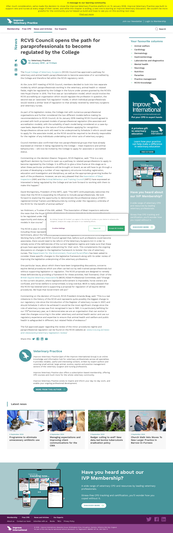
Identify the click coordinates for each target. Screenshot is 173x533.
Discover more (141, 227)
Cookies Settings (58, 228)
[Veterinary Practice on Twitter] (149, 519)
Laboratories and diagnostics (149, 60)
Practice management (145, 79)
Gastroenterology (143, 57)
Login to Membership (155, 21)
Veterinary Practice (41, 60)
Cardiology (139, 49)
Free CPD (26, 29)
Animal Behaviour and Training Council (65, 179)
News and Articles (43, 29)
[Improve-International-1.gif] (147, 106)
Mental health (141, 64)
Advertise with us (40, 521)
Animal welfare (142, 46)
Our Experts (61, 29)
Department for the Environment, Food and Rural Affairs (61, 253)
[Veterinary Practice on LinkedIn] (163, 519)
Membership (13, 29)
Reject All (97, 228)
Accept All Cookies (116, 228)
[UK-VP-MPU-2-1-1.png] (147, 139)
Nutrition (139, 71)
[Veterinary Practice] (25, 370)
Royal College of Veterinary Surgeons (43, 72)
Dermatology (140, 53)
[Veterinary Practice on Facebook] (156, 519)
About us (10, 521)
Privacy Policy (69, 521)
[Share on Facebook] (12, 65)
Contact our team (24, 521)
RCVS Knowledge (142, 82)
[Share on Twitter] (12, 61)
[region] (87, 224)
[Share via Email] (12, 74)
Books (52, 521)
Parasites (139, 75)
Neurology (139, 68)
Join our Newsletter (132, 21)
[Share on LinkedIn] (12, 70)
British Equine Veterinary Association (39, 277)
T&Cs (59, 521)
